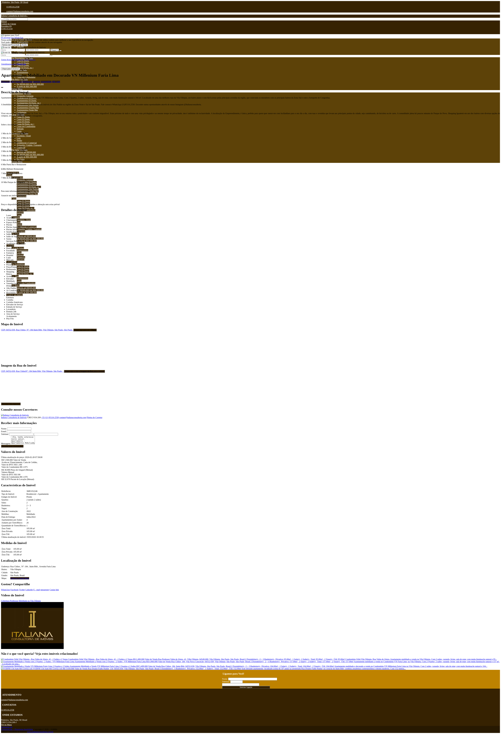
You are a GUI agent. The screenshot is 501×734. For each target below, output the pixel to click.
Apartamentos (22, 72)
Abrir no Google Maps (19, 578)
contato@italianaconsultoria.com (19, 11)
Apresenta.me (6, 727)
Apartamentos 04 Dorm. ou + (29, 103)
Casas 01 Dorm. (23, 117)
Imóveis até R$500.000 (26, 152)
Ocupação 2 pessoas (25, 96)
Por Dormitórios (18, 58)
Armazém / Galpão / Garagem (29, 145)
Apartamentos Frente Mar (27, 110)
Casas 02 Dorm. (23, 119)
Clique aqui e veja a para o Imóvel (84, 371)
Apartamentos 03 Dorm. (27, 100)
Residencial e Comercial (27, 143)
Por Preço (15, 79)
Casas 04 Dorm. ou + (25, 124)
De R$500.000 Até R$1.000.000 (30, 84)
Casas (19, 131)
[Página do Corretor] (15, 415)
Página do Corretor (94, 417)
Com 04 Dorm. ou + (25, 68)
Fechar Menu (16, 89)
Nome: (4, 429)
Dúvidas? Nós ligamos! (11, 404)
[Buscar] (2, 19)
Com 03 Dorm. (23, 65)
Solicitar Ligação (246, 687)
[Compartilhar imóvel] (2, 87)
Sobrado (20, 129)
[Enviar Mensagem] (51, 55)
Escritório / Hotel (24, 136)
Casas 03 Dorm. (23, 122)
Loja (18, 138)
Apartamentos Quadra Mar (28, 108)
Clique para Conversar (10, 69)
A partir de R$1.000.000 (27, 86)
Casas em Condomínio (26, 126)
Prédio (19, 140)
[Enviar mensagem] (60, 50)
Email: (3, 431)
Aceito (24, 45)
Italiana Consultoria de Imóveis (14, 417)
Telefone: (5, 434)
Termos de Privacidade (10, 45)
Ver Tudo (29, 58)
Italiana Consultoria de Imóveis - (14, 16)
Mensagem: (6, 443)
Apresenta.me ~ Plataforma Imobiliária (17, 729)
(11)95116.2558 (12, 7)
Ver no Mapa (6, 725)
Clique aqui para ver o (85, 330)
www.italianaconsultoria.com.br (40, 732)
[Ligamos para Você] (10, 35)
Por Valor (15, 150)
